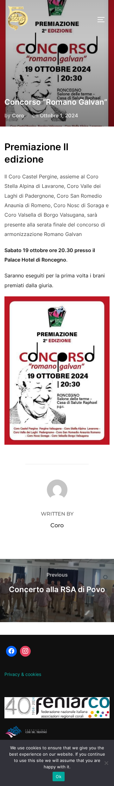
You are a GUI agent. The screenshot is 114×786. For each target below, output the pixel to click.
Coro (18, 115)
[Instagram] (25, 651)
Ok (58, 776)
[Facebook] (11, 651)
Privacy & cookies (22, 674)
